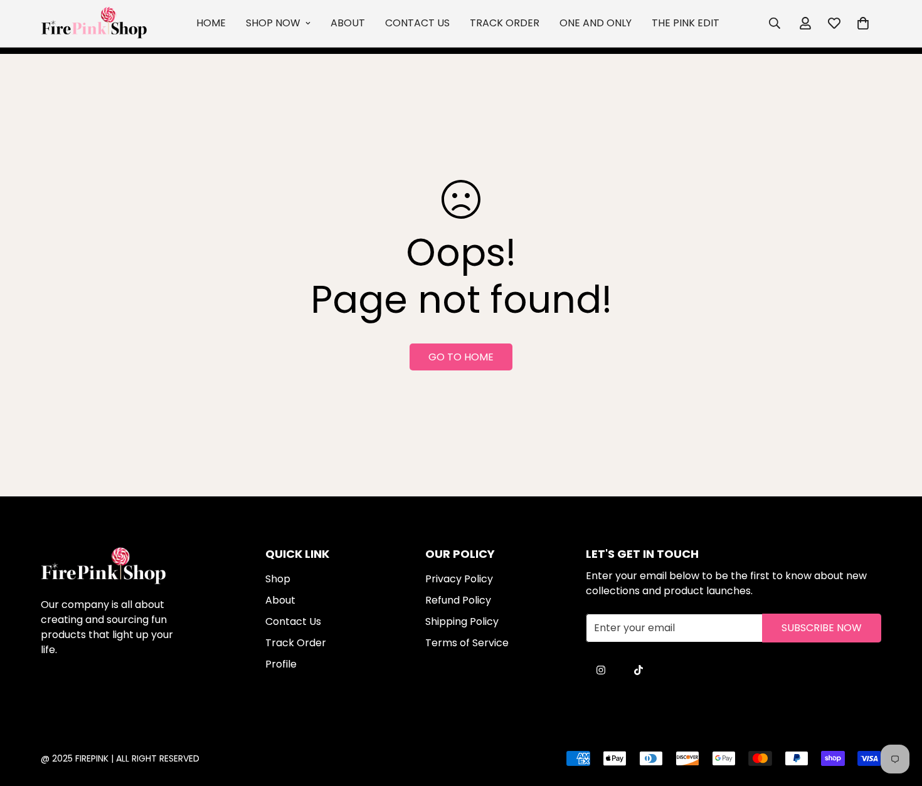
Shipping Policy (462, 621)
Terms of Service (467, 643)
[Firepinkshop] (94, 23)
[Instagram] (601, 670)
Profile (281, 664)
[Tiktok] (638, 670)
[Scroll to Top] (475, 717)
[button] (863, 23)
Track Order (504, 23)
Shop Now (273, 23)
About (348, 23)
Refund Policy (458, 600)
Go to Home (461, 357)
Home (211, 23)
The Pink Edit (685, 23)
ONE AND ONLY (595, 23)
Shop (277, 579)
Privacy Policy (459, 579)
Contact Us (417, 23)
